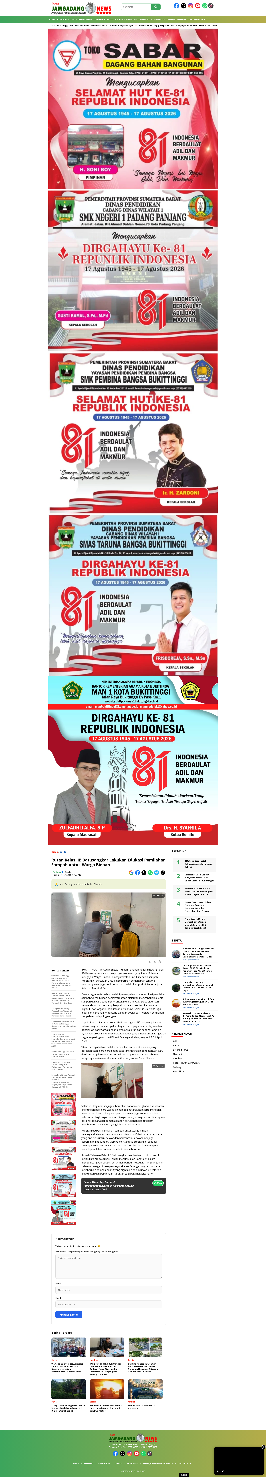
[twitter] (184, 8)
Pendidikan (63, 19)
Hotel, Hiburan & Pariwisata (122, 19)
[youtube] (198, 8)
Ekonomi (177, 1054)
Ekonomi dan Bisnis (82, 19)
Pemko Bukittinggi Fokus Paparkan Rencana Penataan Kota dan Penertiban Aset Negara (198, 907)
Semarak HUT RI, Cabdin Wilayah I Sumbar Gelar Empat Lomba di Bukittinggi (199, 877)
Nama (58, 1283)
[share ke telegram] (157, 874)
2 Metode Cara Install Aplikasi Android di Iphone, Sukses (199, 863)
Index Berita (184, 1463)
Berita (63, 851)
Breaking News (180, 1049)
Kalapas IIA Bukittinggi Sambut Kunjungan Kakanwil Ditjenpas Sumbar (207, 25)
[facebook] (177, 8)
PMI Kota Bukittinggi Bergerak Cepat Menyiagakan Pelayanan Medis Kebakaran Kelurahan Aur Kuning (117, 25)
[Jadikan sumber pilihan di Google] (132, 874)
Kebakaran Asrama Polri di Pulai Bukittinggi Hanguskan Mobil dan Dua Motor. (199, 1002)
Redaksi (57, 872)
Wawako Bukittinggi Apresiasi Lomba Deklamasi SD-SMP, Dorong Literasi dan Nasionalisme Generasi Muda (198, 952)
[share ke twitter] (144, 874)
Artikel (176, 1041)
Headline (177, 1058)
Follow (158, 1183)
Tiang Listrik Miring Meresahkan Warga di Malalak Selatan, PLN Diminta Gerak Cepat (196, 923)
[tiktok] (211, 8)
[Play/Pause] (218, 1471)
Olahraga (100, 19)
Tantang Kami (195, 19)
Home (52, 19)
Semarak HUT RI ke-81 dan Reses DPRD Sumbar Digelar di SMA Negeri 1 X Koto (199, 891)
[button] (150, 962)
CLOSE (184, 1475)
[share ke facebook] (138, 874)
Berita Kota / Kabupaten (152, 19)
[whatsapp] (205, 8)
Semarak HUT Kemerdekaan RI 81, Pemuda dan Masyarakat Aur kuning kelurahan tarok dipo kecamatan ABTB (199, 1017)
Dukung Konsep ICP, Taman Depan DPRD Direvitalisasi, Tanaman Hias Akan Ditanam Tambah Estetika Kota (197, 969)
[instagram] (191, 8)
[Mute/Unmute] (223, 1471)
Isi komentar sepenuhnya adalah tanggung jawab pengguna (86, 1251)
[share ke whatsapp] (151, 874)
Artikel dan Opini (176, 19)
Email (58, 1298)
